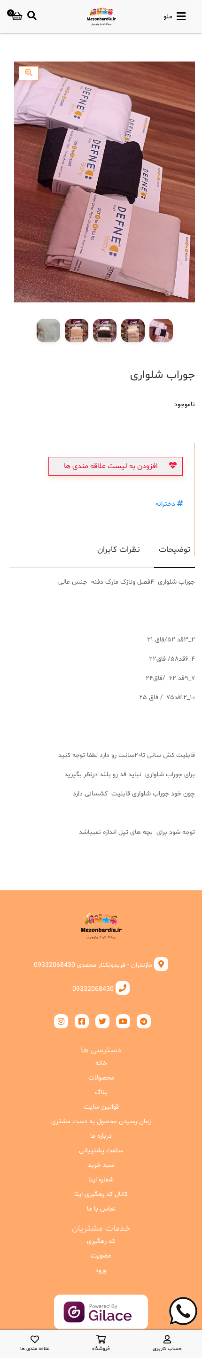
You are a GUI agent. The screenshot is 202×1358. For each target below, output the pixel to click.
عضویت (101, 1255)
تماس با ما (101, 1208)
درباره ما (101, 1136)
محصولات (101, 1077)
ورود (101, 1270)
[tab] (174, 555)
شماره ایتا (101, 1179)
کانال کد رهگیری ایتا (101, 1194)
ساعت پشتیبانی (101, 1150)
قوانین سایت (101, 1107)
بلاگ (101, 1092)
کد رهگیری (101, 1241)
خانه (101, 1063)
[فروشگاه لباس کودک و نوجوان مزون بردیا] (101, 16)
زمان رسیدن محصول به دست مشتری (101, 1121)
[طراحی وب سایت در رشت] (101, 1322)
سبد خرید (101, 1165)
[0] (17, 16)
